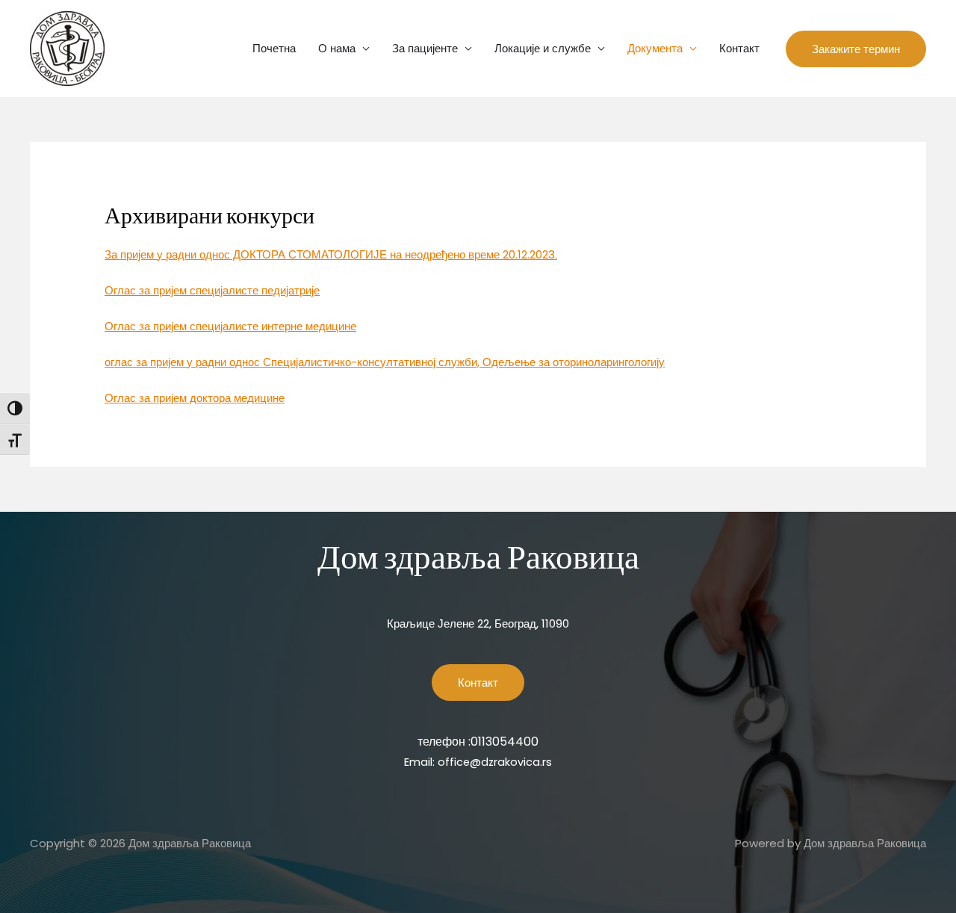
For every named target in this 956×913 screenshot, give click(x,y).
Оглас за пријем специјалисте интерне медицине (230, 326)
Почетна (274, 48)
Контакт (739, 48)
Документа (655, 48)
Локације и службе (542, 48)
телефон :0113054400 (478, 741)
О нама (337, 48)
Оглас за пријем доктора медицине (195, 398)
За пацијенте (425, 48)
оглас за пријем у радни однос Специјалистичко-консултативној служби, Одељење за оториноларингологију (385, 362)
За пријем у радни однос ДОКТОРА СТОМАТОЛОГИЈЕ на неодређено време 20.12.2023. (331, 254)
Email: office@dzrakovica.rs (478, 762)
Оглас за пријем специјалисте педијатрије (212, 290)
